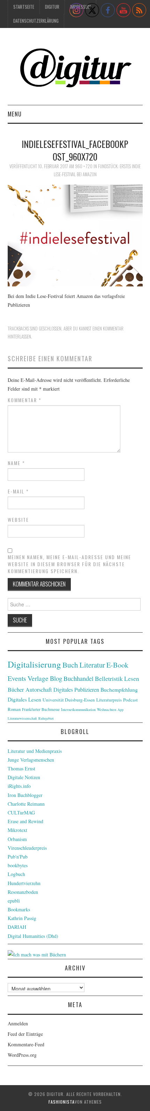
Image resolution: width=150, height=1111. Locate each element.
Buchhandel (78, 678)
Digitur (52, 6)
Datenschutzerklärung (36, 20)
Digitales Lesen (24, 699)
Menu (15, 113)
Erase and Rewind (25, 821)
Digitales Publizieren (76, 689)
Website (18, 519)
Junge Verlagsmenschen (31, 759)
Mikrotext (17, 830)
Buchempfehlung (119, 689)
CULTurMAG (21, 812)
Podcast (130, 700)
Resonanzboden (23, 892)
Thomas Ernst (21, 768)
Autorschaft (38, 689)
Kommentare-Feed (26, 1044)
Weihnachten (106, 709)
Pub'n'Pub (18, 856)
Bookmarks (19, 909)
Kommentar (25, 400)
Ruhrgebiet (46, 718)
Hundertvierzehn (24, 883)
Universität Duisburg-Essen (69, 700)
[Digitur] (75, 69)
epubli (14, 900)
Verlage (38, 678)
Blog (56, 678)
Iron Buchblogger (25, 795)
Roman (14, 709)
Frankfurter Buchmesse (41, 709)
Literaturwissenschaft (22, 718)
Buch (70, 665)
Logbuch (16, 874)
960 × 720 (83, 166)
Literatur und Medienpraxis (35, 751)
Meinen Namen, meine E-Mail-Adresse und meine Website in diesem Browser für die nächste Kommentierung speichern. (69, 564)
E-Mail (18, 491)
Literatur (92, 665)
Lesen (131, 679)
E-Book (117, 665)
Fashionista (61, 1101)
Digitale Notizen (24, 777)
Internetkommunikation (78, 709)
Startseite (23, 6)
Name (16, 463)
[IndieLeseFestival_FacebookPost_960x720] (75, 235)
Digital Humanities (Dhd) (33, 936)
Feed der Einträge (25, 1034)
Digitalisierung (34, 664)
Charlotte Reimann (26, 803)
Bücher (16, 689)
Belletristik (109, 678)
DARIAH (17, 927)
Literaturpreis (109, 700)
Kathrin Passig (22, 918)
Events (17, 678)
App (120, 709)
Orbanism (17, 839)
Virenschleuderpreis (27, 848)
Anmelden (18, 1023)
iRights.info (19, 786)
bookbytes (18, 865)
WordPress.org (22, 1055)
